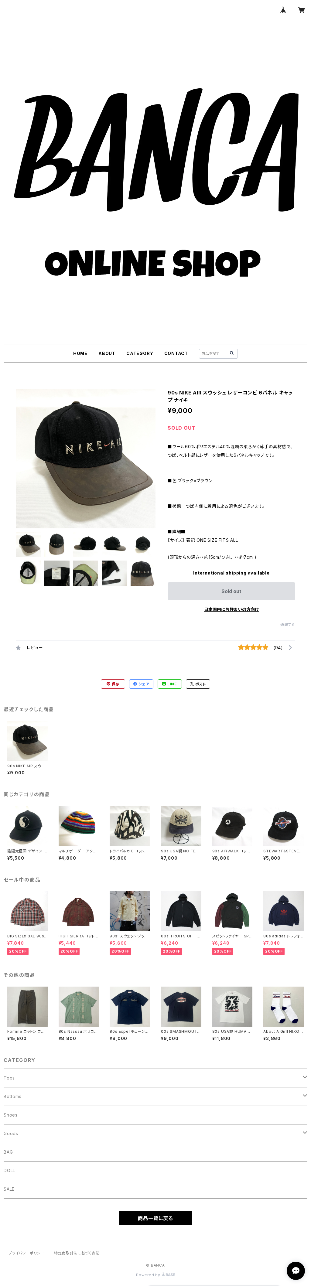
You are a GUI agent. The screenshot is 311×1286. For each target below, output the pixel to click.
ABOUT (106, 353)
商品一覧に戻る (155, 1218)
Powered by (149, 1275)
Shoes (11, 1114)
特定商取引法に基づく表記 (77, 1253)
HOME (80, 353)
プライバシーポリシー (26, 1253)
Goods (11, 1133)
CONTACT (176, 353)
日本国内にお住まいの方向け (231, 609)
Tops (9, 1077)
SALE (9, 1189)
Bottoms (13, 1096)
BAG (8, 1152)
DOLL (9, 1170)
